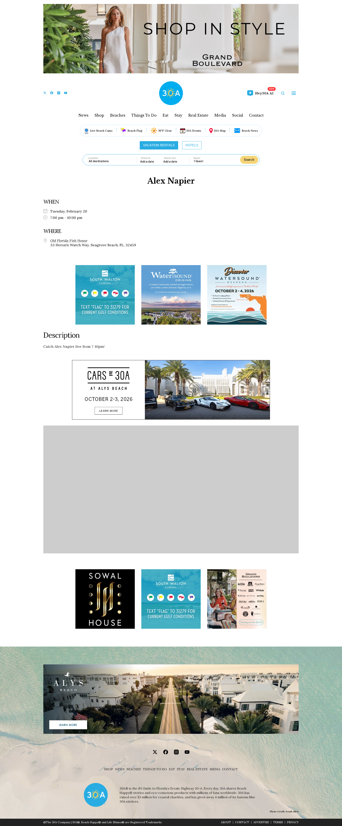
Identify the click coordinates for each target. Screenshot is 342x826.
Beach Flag (134, 130)
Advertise (261, 822)
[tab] (159, 145)
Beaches (117, 115)
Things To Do (144, 115)
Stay (178, 115)
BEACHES (133, 769)
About (226, 822)
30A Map (220, 130)
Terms (278, 822)
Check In (145, 158)
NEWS (119, 769)
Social (237, 115)
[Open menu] (294, 93)
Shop (99, 115)
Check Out (170, 158)
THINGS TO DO (155, 769)
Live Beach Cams (101, 130)
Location (93, 158)
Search (249, 160)
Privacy (293, 822)
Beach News (250, 130)
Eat (165, 115)
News (83, 115)
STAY (181, 769)
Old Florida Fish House (68, 241)
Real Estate (198, 115)
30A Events (193, 130)
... (152, 161)
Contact (256, 115)
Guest (196, 158)
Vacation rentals (159, 145)
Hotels (191, 145)
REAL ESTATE (197, 769)
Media (220, 115)
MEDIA (215, 769)
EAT (172, 769)
